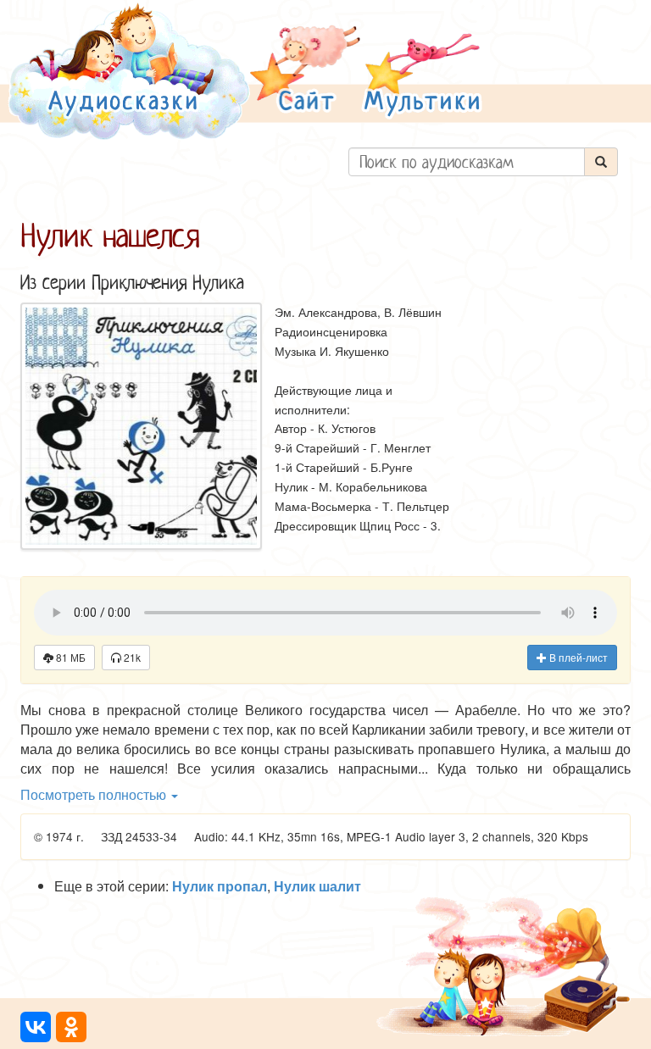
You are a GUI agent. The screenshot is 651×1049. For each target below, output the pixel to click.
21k (131, 657)
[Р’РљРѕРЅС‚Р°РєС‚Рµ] (35, 1027)
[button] (305, 71)
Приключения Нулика (168, 282)
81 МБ (69, 657)
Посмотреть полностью (95, 794)
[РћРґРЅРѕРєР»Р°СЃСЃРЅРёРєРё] (71, 1027)
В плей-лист (577, 657)
